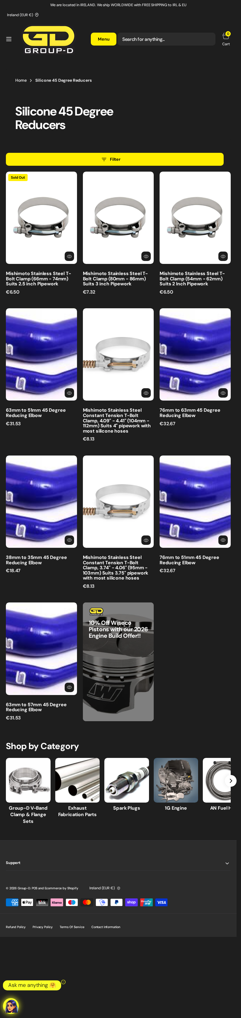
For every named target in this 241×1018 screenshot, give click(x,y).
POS (35, 888)
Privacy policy (43, 927)
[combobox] (166, 39)
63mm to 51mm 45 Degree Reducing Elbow (36, 412)
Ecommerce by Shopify (61, 888)
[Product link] (41, 218)
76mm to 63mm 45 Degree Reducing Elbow (190, 412)
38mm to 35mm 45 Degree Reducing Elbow (36, 560)
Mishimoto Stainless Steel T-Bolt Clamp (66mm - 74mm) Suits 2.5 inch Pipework (38, 278)
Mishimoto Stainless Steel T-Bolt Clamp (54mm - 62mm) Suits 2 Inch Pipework (192, 278)
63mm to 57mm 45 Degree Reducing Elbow (36, 707)
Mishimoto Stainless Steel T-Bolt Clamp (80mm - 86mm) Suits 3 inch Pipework (115, 278)
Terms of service (72, 927)
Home (20, 80)
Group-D (24, 888)
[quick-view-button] (69, 256)
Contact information (105, 927)
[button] (8, 39)
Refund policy (16, 927)
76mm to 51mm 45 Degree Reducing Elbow (189, 560)
